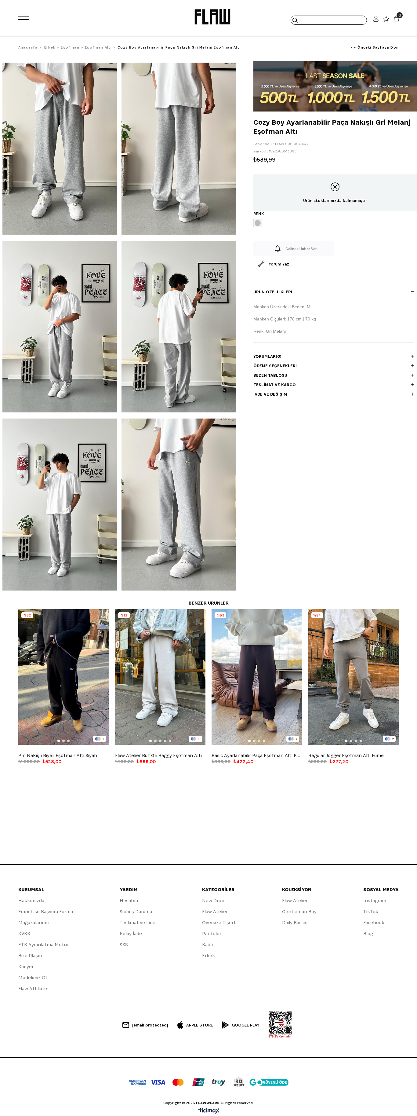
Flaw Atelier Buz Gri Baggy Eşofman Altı (158, 755)
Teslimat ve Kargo (274, 384)
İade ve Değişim (270, 394)
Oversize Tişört (219, 922)
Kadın (208, 944)
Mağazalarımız (34, 922)
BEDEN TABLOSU (270, 375)
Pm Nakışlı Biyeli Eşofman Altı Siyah (57, 755)
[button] (58, 741)
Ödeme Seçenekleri (275, 365)
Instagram (374, 900)
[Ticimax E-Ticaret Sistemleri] (208, 1111)
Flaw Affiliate (32, 988)
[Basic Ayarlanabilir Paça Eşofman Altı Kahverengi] (257, 677)
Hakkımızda (31, 900)
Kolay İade (131, 933)
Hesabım (130, 900)
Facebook (373, 922)
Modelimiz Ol (32, 977)
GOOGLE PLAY (245, 1025)
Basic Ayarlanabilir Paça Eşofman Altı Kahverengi (257, 755)
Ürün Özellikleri (272, 292)
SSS (124, 944)
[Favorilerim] (386, 20)
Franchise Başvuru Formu (45, 911)
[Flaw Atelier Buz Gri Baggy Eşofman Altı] (160, 677)
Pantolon (212, 933)
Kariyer (26, 966)
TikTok (370, 911)
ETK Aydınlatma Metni (43, 944)
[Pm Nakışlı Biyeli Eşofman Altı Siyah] (63, 677)
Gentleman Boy (299, 911)
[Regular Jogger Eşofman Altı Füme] (353, 677)
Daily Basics (294, 922)
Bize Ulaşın (30, 955)
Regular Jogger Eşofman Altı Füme (346, 755)
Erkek (208, 955)
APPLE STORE (199, 1025)
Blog (368, 933)
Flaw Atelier (215, 911)
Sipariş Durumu (136, 911)
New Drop (213, 900)
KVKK (24, 933)
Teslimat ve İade (137, 922)
